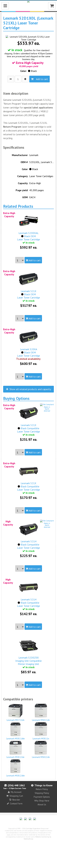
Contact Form (16, 803)
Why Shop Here (41, 800)
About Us (42, 804)
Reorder (16, 799)
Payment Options (42, 796)
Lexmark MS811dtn (15, 738)
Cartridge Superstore (33, 828)
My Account (16, 792)
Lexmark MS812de (15, 757)
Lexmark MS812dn (41, 757)
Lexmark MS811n (41, 738)
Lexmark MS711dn (15, 720)
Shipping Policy (42, 793)
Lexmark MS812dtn (15, 775)
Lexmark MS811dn (41, 720)
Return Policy (42, 789)
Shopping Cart (16, 795)
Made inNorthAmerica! (47, 409)
